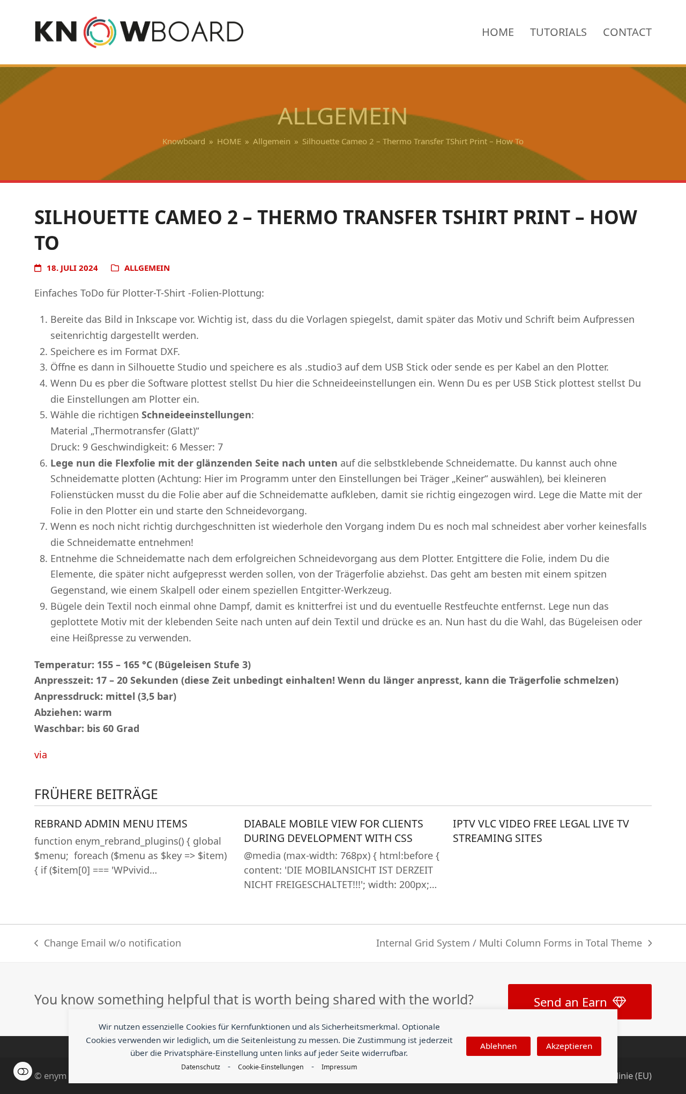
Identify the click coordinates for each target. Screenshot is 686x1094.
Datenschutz (200, 1066)
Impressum (339, 1066)
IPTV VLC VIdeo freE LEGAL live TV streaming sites (541, 830)
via (40, 754)
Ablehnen (498, 1045)
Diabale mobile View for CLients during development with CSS (333, 830)
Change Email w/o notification (107, 943)
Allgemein (147, 267)
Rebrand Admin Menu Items (111, 823)
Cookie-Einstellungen (271, 1066)
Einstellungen (22, 1071)
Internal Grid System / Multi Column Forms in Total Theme (509, 943)
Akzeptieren (569, 1045)
